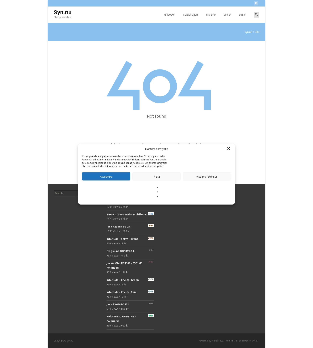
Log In (242, 14)
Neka (156, 176)
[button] (229, 149)
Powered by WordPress (211, 340)
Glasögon (169, 14)
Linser (227, 14)
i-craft (235, 340)
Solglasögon (190, 14)
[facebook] (256, 4)
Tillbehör (211, 14)
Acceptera (106, 176)
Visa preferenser (206, 176)
